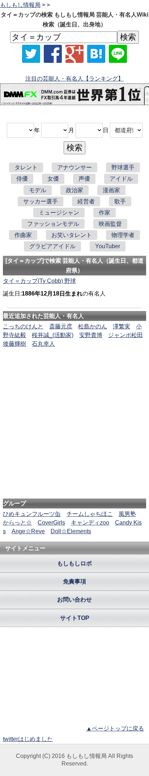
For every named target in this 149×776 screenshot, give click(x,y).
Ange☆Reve (28, 531)
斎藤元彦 (60, 326)
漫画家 (111, 190)
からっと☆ (17, 523)
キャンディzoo (90, 523)
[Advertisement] (74, 370)
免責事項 (74, 581)
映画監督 (110, 224)
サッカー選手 (40, 201)
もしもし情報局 (20, 5)
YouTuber (107, 246)
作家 (104, 213)
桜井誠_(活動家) (52, 335)
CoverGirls (51, 523)
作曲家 (23, 235)
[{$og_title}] (96, 54)
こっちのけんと (23, 326)
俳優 (22, 179)
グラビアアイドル (52, 246)
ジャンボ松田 (125, 335)
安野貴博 (90, 335)
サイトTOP (74, 618)
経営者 (86, 201)
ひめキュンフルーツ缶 (32, 514)
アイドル (121, 179)
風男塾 (127, 514)
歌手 (120, 201)
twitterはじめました (28, 739)
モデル (37, 190)
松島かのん (92, 326)
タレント (26, 167)
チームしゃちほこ (90, 514)
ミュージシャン (59, 213)
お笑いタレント (71, 235)
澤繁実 (121, 326)
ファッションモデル (53, 224)
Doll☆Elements (71, 531)
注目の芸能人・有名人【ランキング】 (74, 79)
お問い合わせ (74, 599)
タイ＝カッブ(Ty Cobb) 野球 (39, 281)
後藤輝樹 (14, 344)
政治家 (74, 190)
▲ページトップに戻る (115, 728)
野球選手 (123, 167)
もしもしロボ (74, 563)
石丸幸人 (43, 344)
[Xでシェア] (31, 54)
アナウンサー (74, 167)
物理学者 (123, 235)
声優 (84, 179)
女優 (53, 179)
